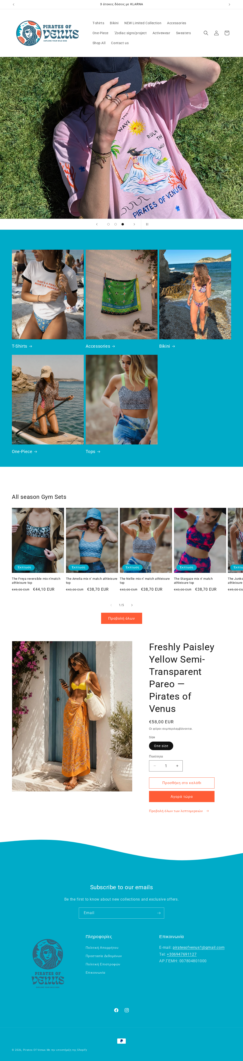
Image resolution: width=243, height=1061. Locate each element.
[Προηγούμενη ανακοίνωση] (13, 4)
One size (161, 746)
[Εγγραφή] (159, 913)
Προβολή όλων (121, 618)
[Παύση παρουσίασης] (146, 224)
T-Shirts (19, 346)
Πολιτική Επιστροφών (103, 964)
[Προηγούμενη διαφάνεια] (97, 224)
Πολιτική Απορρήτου (102, 947)
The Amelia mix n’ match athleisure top (91, 580)
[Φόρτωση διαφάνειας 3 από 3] (122, 224)
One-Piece (22, 451)
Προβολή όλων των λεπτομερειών (176, 811)
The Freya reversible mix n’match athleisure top (36, 580)
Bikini (164, 346)
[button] (206, 33)
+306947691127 (181, 954)
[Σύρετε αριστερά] (111, 605)
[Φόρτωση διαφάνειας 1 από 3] (108, 224)
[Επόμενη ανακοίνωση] (229, 4)
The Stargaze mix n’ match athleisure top (193, 580)
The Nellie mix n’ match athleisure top (145, 580)
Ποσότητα (156, 756)
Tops (90, 451)
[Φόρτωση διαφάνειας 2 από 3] (115, 224)
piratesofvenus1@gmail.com (198, 947)
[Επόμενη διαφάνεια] (134, 224)
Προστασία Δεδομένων (104, 956)
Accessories (98, 346)
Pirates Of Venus (34, 1050)
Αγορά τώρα (182, 797)
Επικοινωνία (95, 972)
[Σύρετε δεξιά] (132, 605)
